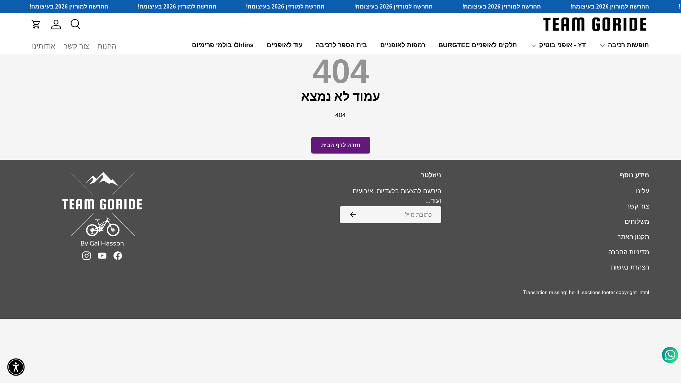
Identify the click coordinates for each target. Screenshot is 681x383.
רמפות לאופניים (402, 45)
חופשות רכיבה (628, 45)
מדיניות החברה (628, 252)
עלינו (642, 191)
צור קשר (76, 46)
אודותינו (43, 46)
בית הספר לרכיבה (341, 45)
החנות (107, 46)
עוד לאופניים (285, 45)
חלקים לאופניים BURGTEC (477, 45)
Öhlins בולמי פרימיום (223, 45)
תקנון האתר (633, 236)
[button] (36, 24)
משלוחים (637, 221)
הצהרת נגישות (630, 267)
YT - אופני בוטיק (562, 45)
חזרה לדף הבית (340, 145)
